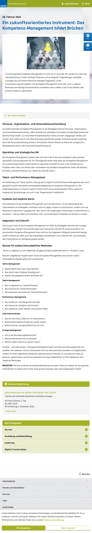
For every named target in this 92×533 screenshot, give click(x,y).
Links (5, 501)
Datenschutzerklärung (54, 520)
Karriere (46, 429)
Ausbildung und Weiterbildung (46, 436)
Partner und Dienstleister (13, 488)
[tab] (46, 481)
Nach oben (86, 474)
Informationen (9, 481)
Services (6, 494)
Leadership (46, 443)
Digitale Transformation (46, 449)
